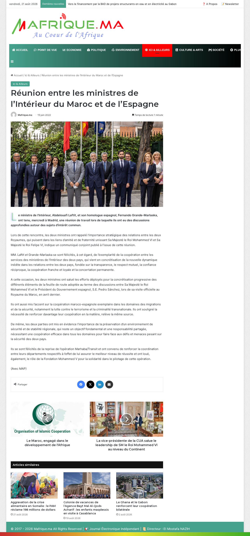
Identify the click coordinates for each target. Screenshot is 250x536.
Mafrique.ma (25, 114)
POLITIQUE (98, 49)
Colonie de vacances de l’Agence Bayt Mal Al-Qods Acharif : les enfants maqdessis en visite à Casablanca (86, 508)
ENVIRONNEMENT (127, 49)
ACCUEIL (21, 49)
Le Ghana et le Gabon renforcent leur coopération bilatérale (136, 506)
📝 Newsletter (230, 3)
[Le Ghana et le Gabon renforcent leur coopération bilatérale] (139, 485)
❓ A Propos (209, 3)
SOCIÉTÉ (218, 49)
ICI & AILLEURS (159, 49)
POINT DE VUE (47, 49)
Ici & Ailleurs (32, 75)
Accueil (18, 75)
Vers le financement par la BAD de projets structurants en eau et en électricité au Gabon (122, 3)
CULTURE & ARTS (191, 49)
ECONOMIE (73, 49)
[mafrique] (67, 26)
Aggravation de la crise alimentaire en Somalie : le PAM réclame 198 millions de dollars (33, 506)
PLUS (237, 49)
